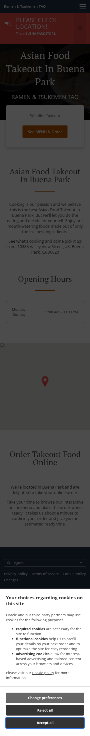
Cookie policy (43, 672)
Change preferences (45, 697)
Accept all (45, 722)
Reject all (45, 710)
